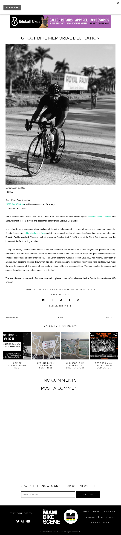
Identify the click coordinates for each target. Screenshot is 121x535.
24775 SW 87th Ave (15, 204)
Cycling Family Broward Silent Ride (46, 365)
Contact (96, 512)
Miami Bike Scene (55, 532)
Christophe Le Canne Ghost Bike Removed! (75, 365)
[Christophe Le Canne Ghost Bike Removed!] (75, 345)
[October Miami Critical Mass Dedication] (104, 345)
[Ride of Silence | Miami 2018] (17, 345)
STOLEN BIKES (106, 517)
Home (60, 317)
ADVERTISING (110, 512)
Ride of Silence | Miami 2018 (17, 365)
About (86, 512)
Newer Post (12, 317)
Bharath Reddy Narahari (99, 217)
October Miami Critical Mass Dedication (104, 365)
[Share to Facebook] (69, 300)
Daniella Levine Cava (36, 233)
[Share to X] (61, 300)
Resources (91, 517)
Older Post (109, 317)
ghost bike (65, 306)
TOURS (106, 523)
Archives (95, 523)
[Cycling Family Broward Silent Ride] (46, 345)
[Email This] (43, 300)
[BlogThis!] (52, 300)
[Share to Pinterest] (78, 300)
